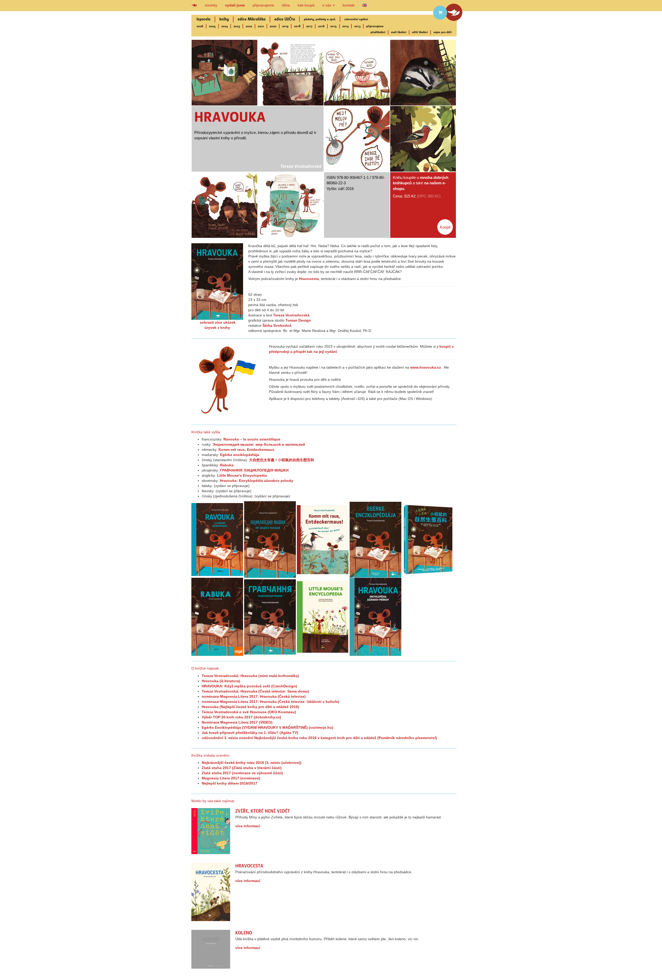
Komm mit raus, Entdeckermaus (246, 449)
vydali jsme (235, 5)
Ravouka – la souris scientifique (251, 439)
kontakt (349, 5)
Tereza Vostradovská (300, 166)
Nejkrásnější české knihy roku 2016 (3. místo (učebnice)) (252, 763)
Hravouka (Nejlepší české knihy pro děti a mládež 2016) (250, 707)
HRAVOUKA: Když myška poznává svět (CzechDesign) (249, 686)
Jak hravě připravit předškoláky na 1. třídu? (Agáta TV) (250, 733)
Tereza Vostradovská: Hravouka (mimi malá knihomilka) (250, 676)
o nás (327, 5)
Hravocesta (309, 279)
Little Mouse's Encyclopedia (242, 475)
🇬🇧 (364, 5)
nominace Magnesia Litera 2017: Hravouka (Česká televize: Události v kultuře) (270, 702)
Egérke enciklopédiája (239, 455)
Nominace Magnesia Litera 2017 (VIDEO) (237, 722)
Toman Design (298, 320)
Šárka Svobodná (276, 325)
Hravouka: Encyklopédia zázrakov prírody (256, 480)
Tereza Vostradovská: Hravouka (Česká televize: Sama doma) (255, 691)
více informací (247, 826)
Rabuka (227, 465)
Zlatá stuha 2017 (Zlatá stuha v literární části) (242, 768)
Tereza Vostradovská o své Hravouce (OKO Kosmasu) (249, 712)
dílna (286, 5)
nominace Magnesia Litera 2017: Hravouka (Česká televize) (254, 696)
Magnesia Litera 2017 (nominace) (231, 778)
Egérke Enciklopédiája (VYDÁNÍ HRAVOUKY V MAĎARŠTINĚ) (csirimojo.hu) (267, 727)
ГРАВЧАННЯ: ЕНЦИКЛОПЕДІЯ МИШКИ (254, 470)
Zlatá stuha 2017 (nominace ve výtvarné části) (242, 773)
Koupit (445, 227)
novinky (211, 5)
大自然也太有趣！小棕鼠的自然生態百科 (281, 460)
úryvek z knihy (217, 327)
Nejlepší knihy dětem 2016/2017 (229, 783)
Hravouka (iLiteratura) (221, 681)
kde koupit (306, 5)
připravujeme (263, 5)
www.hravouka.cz (425, 367)
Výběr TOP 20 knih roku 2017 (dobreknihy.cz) (241, 717)
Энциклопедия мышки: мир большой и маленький (259, 444)
